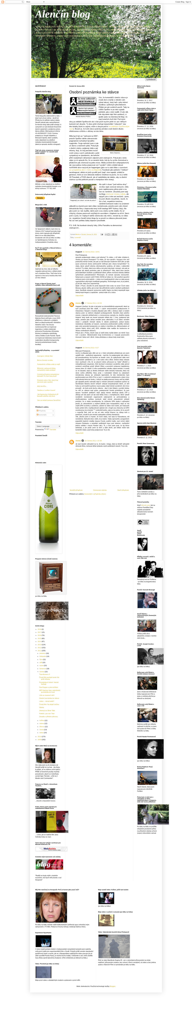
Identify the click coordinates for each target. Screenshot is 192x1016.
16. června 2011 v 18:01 (91, 252)
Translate (52, 430)
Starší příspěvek (123, 490)
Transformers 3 (44, 674)
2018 (40, 629)
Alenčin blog (62, 14)
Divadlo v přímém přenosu (48, 717)
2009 (40, 740)
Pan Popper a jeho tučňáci (48, 687)
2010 (40, 737)
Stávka (41, 707)
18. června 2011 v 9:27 (91, 348)
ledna (41, 733)
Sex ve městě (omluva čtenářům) (48, 400)
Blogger (112, 986)
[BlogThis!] (108, 234)
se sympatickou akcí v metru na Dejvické (85, 170)
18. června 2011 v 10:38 (93, 441)
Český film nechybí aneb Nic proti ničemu (49, 678)
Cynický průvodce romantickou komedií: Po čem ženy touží (48, 375)
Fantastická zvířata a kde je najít (48, 364)
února (41, 730)
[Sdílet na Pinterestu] (116, 234)
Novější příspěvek (76, 490)
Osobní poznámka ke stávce (49, 698)
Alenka (78, 303)
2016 (40, 635)
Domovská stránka (100, 490)
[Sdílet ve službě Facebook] (113, 234)
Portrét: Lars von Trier (46, 714)
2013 (40, 645)
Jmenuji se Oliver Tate (47, 711)
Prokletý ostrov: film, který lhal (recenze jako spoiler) (47, 381)
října (41, 659)
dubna (41, 723)
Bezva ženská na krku (45, 360)
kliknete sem (145, 505)
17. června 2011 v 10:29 (93, 303)
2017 (40, 632)
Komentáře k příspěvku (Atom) (95, 494)
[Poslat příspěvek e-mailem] (101, 234)
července (42, 669)
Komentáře (42, 415)
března (42, 727)
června (42, 672)
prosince (42, 653)
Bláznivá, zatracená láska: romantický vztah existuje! (46, 369)
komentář (78, 237)
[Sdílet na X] (111, 234)
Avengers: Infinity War (45, 356)
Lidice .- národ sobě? (46, 701)
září (40, 662)
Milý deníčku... (42, 386)
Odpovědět (79, 296)
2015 (40, 638)
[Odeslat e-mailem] (106, 234)
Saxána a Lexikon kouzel (46, 390)
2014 (40, 641)
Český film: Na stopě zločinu (49, 704)
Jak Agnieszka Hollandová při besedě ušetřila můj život (47, 395)
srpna (41, 665)
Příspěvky (42, 411)
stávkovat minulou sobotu (115, 194)
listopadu (42, 656)
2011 (40, 651)
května (42, 720)
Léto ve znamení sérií (46, 695)
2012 (40, 648)
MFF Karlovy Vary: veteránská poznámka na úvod (49, 691)
